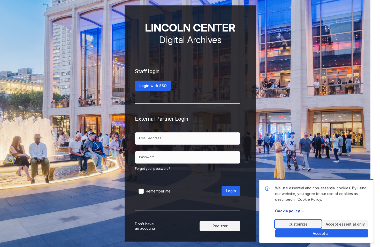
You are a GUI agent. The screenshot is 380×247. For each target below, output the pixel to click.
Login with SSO (153, 85)
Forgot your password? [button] (152, 169)
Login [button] (231, 191)
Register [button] (219, 226)
